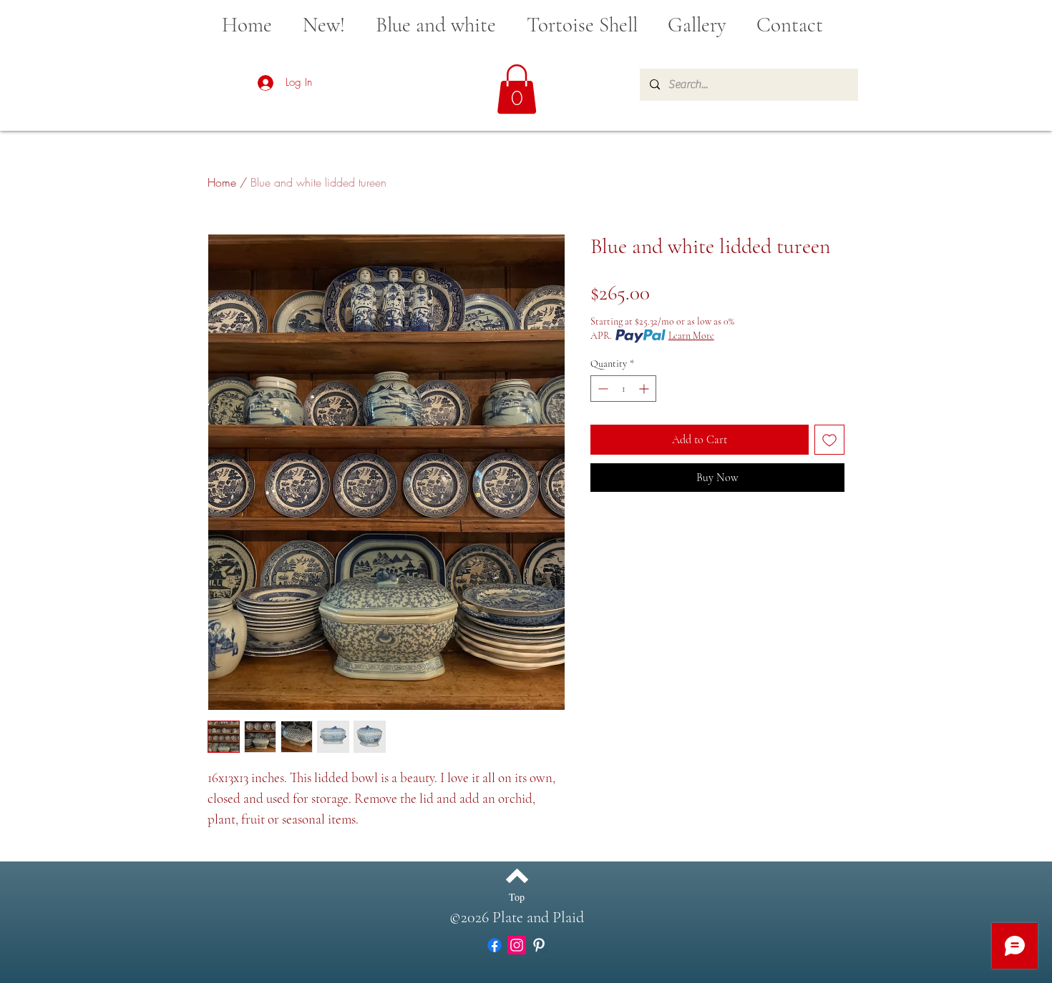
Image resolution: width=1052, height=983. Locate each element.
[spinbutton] (623, 388)
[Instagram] (516, 945)
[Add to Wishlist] (829, 440)
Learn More (691, 336)
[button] (516, 89)
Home (222, 182)
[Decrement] (601, 388)
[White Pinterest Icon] (539, 945)
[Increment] (645, 388)
